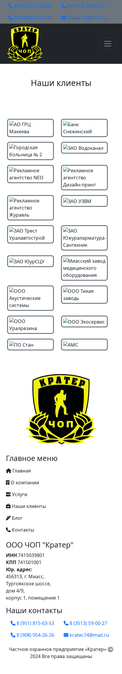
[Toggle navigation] (107, 44)
